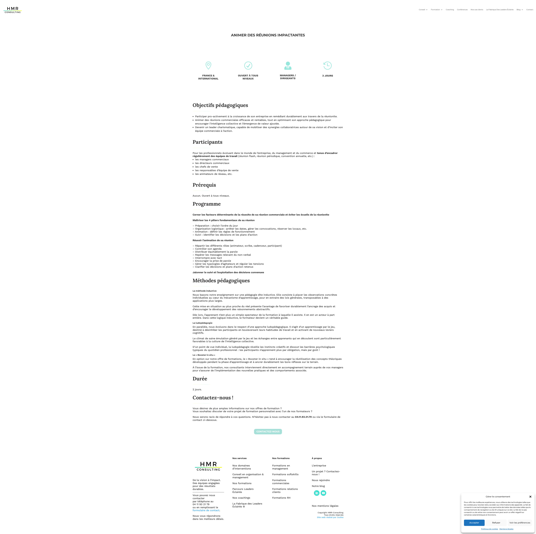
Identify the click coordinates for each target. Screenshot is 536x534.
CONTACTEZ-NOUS (268, 431)
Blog (519, 10)
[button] (530, 496)
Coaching (450, 10)
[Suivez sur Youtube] (323, 493)
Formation (435, 10)
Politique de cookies (489, 529)
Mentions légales (506, 529)
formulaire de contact (206, 510)
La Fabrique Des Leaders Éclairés (500, 10)
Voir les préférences (519, 522)
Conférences (462, 10)
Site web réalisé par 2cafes (330, 517)
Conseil (422, 10)
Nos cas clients (477, 10)
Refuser (496, 522)
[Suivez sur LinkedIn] (317, 493)
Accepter (474, 522)
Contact (529, 10)
